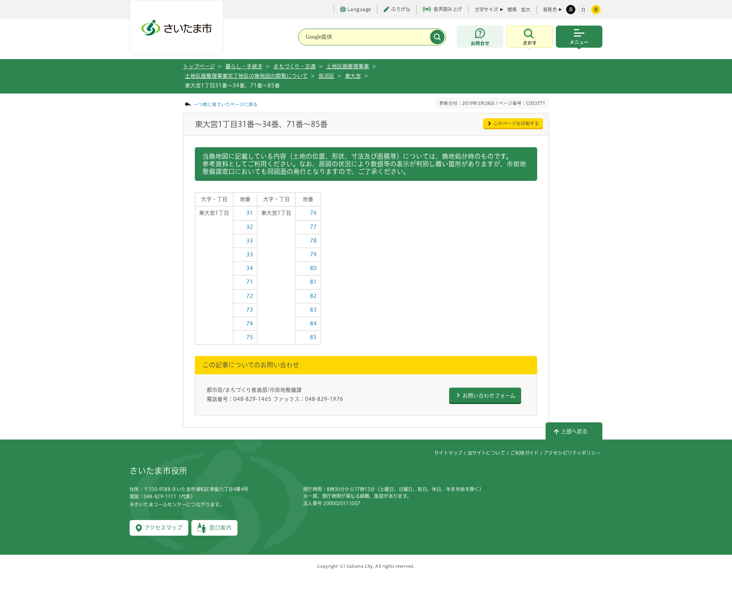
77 (313, 227)
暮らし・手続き (244, 66)
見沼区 (326, 76)
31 (249, 213)
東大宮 (353, 76)
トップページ (199, 66)
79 (313, 254)
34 (249, 268)
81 (313, 282)
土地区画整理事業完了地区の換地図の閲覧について (246, 76)
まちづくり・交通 (294, 66)
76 (313, 213)
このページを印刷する (516, 123)
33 (249, 240)
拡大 (525, 9)
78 (313, 240)
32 (249, 227)
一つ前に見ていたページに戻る (226, 104)
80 (313, 268)
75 (249, 337)
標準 (512, 9)
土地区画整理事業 (347, 66)
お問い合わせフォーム (488, 395)
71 (249, 282)
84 (313, 323)
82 (313, 296)
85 (313, 337)
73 (249, 309)
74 (249, 323)
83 (313, 309)
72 (249, 296)
